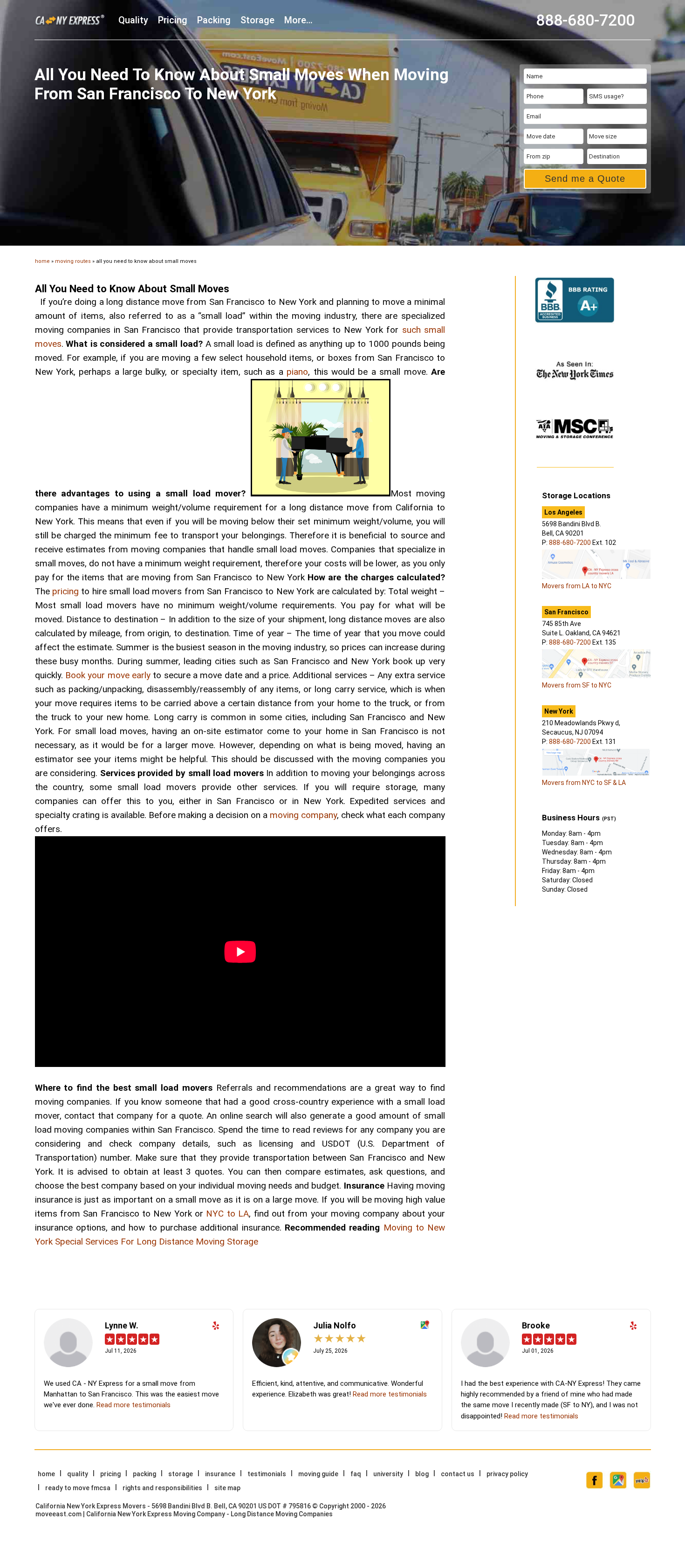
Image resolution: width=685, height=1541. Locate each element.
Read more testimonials (133, 1405)
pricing (172, 20)
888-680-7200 (585, 20)
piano (297, 371)
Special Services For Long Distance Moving (140, 1241)
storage (257, 20)
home (42, 261)
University (388, 1474)
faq (355, 1474)
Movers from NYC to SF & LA (584, 782)
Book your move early (108, 675)
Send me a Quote (585, 178)
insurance (220, 1474)
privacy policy (507, 1474)
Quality (133, 20)
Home (46, 1474)
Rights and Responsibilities (162, 1488)
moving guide (318, 1474)
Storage (242, 1241)
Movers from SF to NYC (576, 685)
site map (227, 1488)
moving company (303, 815)
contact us (457, 1474)
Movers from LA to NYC (576, 586)
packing (214, 20)
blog (422, 1474)
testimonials (266, 1474)
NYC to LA (227, 1213)
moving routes (73, 261)
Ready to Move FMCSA (77, 1488)
